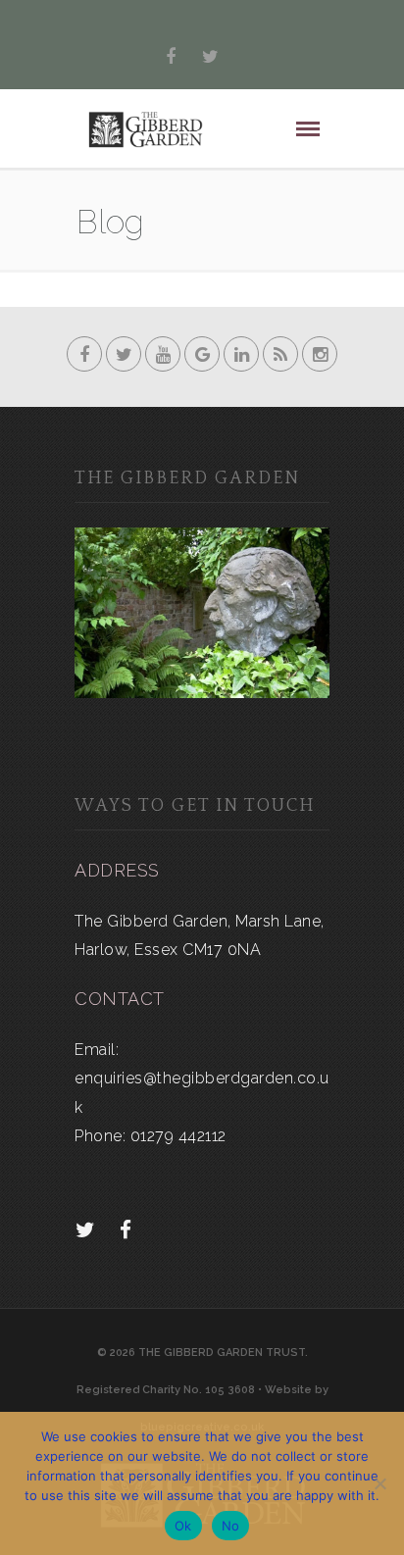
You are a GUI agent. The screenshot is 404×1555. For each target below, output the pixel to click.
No (231, 1525)
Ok (183, 1525)
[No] (379, 1483)
